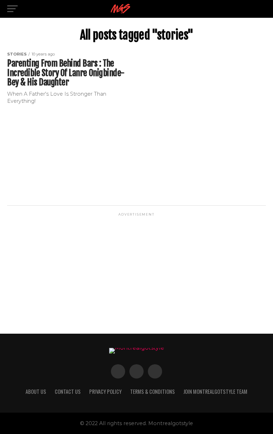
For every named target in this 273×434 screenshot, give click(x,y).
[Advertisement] (136, 267)
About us (36, 391)
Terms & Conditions (152, 391)
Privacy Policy (105, 391)
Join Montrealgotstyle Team (215, 391)
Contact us (68, 391)
